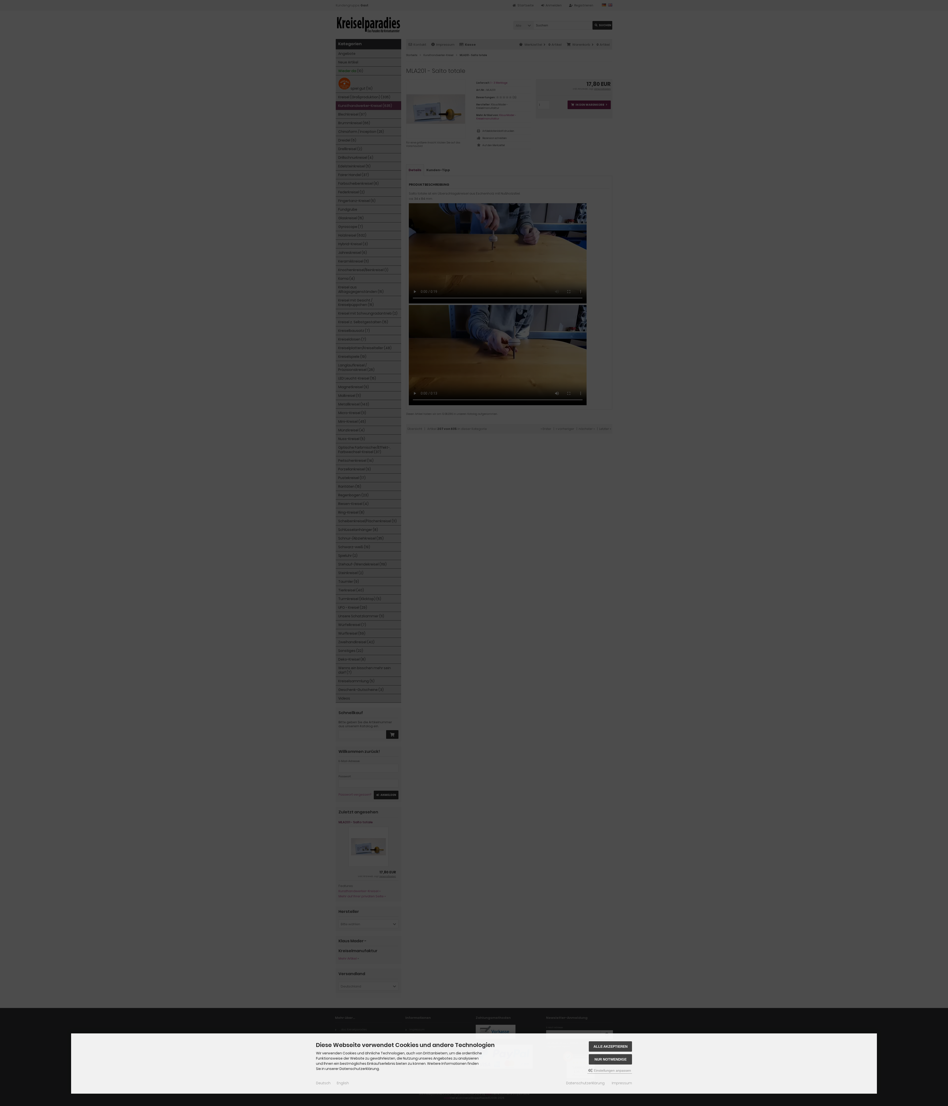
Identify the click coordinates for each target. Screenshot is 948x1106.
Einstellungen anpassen (612, 1070)
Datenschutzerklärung (585, 1083)
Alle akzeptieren (610, 1046)
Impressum (622, 1083)
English (343, 1083)
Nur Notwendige (610, 1059)
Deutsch (323, 1083)
